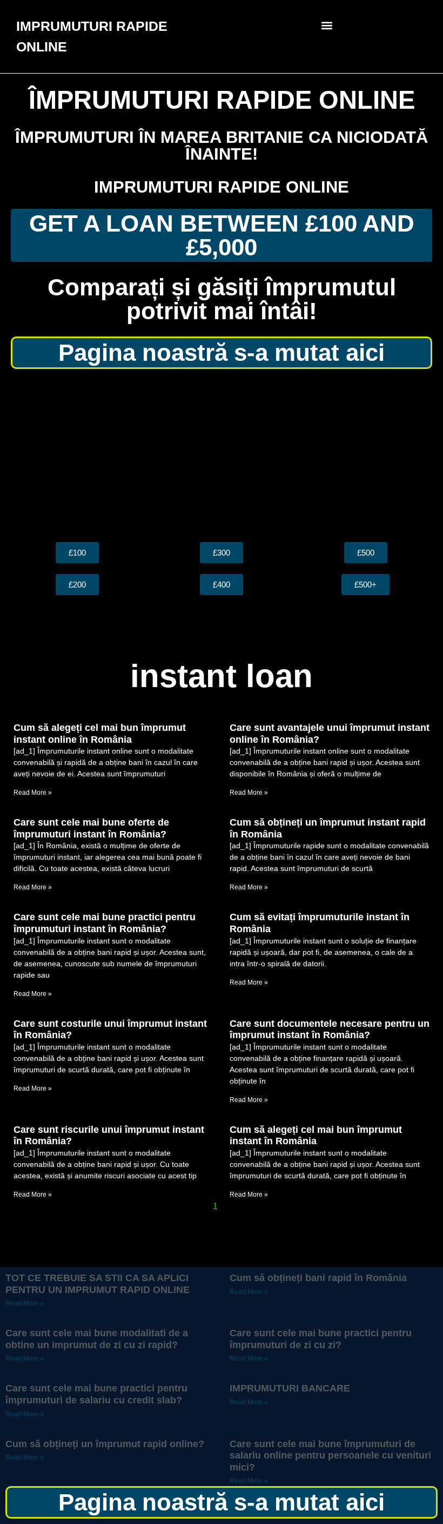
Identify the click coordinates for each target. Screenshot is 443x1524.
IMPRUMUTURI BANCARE (290, 1388)
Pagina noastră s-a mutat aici (221, 352)
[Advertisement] (221, 455)
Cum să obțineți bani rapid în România (318, 1277)
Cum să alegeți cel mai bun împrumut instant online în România (100, 733)
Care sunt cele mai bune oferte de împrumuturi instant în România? (91, 828)
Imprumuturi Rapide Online (221, 186)
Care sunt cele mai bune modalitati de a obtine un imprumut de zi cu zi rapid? (96, 1339)
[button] (327, 25)
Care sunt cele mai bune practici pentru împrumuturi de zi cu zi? (321, 1339)
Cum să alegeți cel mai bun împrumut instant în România (316, 1135)
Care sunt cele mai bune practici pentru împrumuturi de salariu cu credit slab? (96, 1394)
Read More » (33, 792)
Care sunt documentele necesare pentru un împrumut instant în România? (329, 1029)
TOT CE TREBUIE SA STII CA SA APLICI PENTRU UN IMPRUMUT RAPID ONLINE (97, 1283)
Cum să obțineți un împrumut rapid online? (104, 1444)
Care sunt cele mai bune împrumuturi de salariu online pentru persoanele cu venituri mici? (330, 1456)
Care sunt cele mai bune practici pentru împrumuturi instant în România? (105, 923)
